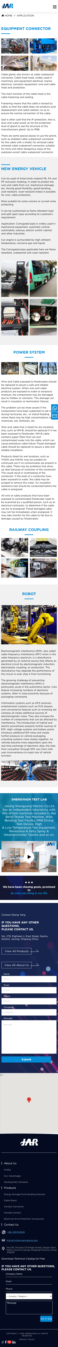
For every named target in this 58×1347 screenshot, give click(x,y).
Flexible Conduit (12, 1212)
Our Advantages (12, 1176)
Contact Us (11, 1224)
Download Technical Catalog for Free (23, 1258)
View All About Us (16, 965)
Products (10, 1187)
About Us (10, 1163)
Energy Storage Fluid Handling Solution (24, 1194)
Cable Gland (10, 1200)
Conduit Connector (14, 1206)
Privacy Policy (27, 1339)
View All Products (17, 951)
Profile (7, 1170)
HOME (8, 15)
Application (25, 15)
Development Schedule (16, 1182)
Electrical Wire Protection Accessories (24, 1219)
